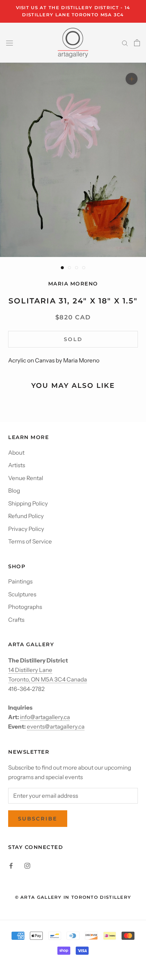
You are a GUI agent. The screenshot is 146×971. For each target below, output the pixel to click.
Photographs (25, 606)
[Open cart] (137, 42)
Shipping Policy (28, 503)
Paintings (20, 581)
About (16, 452)
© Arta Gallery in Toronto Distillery (73, 897)
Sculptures (22, 594)
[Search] (125, 43)
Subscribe (37, 818)
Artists (16, 465)
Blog (14, 490)
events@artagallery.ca (56, 726)
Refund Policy (26, 516)
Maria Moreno (73, 283)
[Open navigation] (9, 42)
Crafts (16, 619)
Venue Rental (25, 478)
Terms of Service (30, 541)
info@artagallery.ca (45, 717)
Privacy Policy (26, 529)
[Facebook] (11, 865)
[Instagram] (27, 865)
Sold (73, 339)
